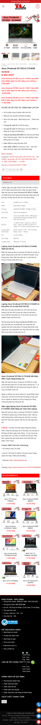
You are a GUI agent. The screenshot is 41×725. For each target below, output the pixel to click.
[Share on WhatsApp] (3, 169)
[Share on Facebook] (7, 169)
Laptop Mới (10, 159)
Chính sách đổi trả (10, 687)
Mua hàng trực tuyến (11, 632)
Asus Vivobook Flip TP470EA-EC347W (10, 554)
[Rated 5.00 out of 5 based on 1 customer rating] (20, 72)
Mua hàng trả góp (10, 639)
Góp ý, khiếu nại (9, 649)
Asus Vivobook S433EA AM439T (30, 500)
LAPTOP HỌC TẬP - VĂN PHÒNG (17, 64)
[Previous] (5, 32)
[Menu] (3, 6)
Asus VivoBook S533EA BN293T (30, 527)
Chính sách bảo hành (11, 684)
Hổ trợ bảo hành (9, 642)
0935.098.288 (33, 601)
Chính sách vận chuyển (11, 690)
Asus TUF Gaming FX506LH (10, 500)
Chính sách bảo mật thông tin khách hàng (18, 692)
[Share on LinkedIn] (21, 169)
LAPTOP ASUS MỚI (15, 157)
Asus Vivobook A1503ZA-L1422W (10, 527)
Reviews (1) (7, 182)
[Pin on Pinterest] (17, 169)
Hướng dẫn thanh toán (11, 636)
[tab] (20, 178)
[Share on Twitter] (10, 169)
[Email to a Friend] (14, 169)
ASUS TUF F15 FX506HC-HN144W (30, 554)
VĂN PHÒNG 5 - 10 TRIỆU (16, 161)
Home (3, 64)
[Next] (36, 32)
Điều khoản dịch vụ (10, 645)
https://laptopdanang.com (18, 460)
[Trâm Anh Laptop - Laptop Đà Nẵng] (20, 6)
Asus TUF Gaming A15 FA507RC (30, 582)
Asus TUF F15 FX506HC (10, 581)
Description (7, 178)
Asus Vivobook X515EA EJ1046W (15, 165)
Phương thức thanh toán (12, 681)
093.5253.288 (20, 604)
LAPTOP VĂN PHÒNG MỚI (23, 159)
